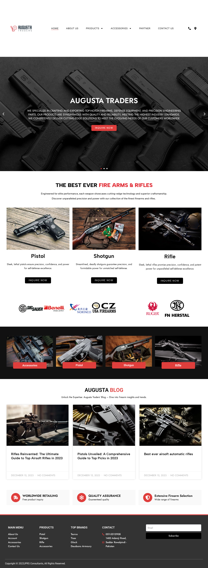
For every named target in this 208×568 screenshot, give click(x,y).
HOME (54, 28)
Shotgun (129, 365)
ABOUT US (72, 28)
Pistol (79, 365)
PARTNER (144, 28)
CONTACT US (166, 28)
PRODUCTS (92, 28)
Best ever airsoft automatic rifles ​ (169, 454)
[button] (3, 114)
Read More (16, 466)
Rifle (178, 365)
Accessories (119, 28)
